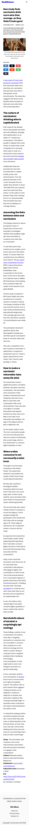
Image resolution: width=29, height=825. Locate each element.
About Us (14, 811)
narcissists (7, 588)
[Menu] (26, 2)
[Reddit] (12, 69)
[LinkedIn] (5, 69)
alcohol (21, 677)
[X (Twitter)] (12, 65)
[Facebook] (5, 65)
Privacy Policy (14, 813)
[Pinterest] (18, 65)
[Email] (5, 73)
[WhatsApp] (18, 69)
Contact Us (14, 816)
